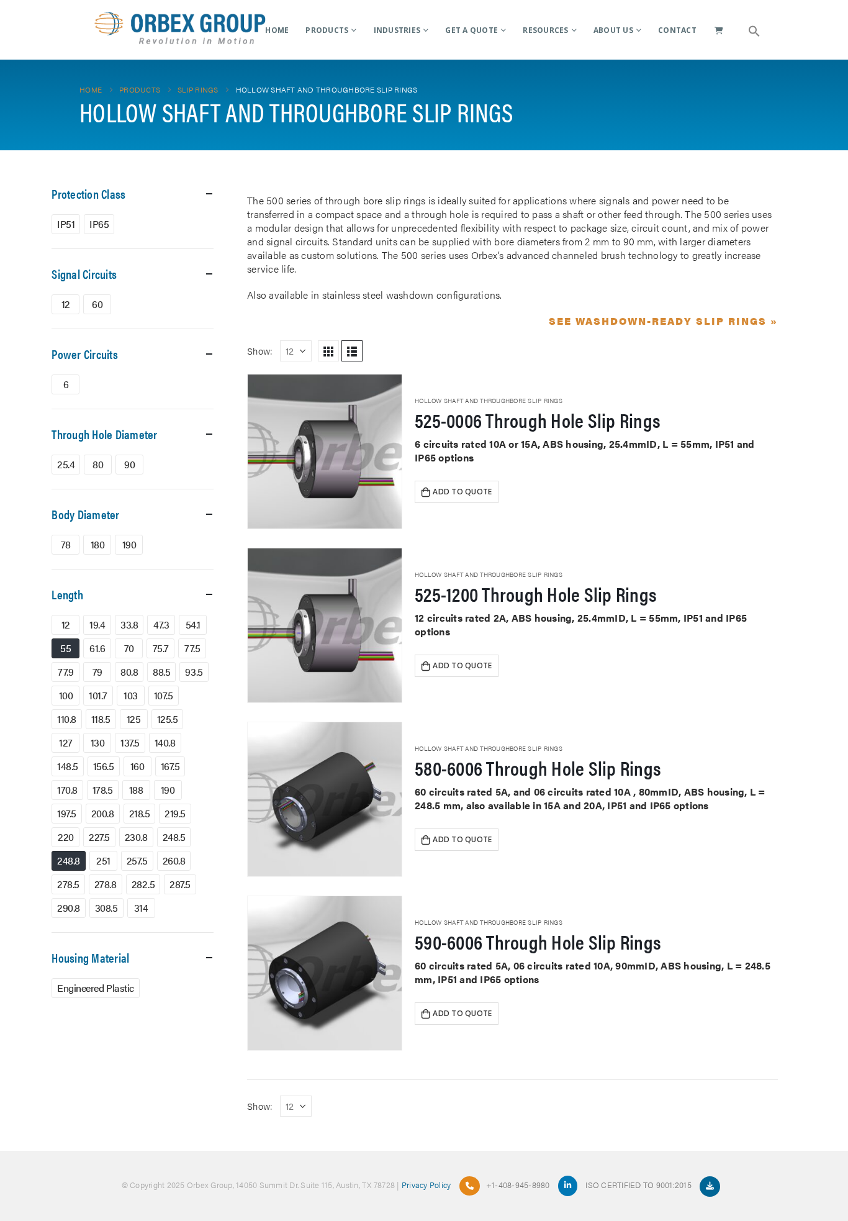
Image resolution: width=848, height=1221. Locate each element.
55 (65, 648)
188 (136, 790)
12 (65, 304)
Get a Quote (471, 30)
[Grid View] (328, 350)
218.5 (139, 813)
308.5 (106, 908)
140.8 (165, 742)
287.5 (180, 884)
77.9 (65, 672)
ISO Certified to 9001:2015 (639, 1185)
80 (97, 464)
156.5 (103, 766)
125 (134, 719)
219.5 (175, 813)
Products (326, 30)
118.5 (101, 719)
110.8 (66, 719)
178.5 (102, 790)
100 (66, 695)
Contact (677, 30)
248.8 (68, 860)
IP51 (65, 224)
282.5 (143, 884)
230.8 (136, 837)
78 (66, 544)
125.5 (167, 719)
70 (129, 648)
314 (141, 908)
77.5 (192, 648)
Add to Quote (462, 491)
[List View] (352, 350)
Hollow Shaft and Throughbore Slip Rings (488, 400)
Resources (545, 30)
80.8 (129, 672)
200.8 (102, 813)
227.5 (99, 837)
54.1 (193, 624)
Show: (260, 350)
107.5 (163, 695)
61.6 (97, 648)
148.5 (67, 766)
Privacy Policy (426, 1185)
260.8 (174, 860)
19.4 (97, 624)
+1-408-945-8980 (518, 1185)
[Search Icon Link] (754, 30)
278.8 (105, 884)
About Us (613, 30)
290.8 (68, 908)
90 (129, 464)
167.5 (170, 766)
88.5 (161, 672)
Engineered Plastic (95, 988)
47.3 (161, 624)
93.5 (193, 672)
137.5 (130, 742)
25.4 (65, 464)
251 (103, 860)
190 (129, 544)
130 (98, 742)
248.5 (174, 837)
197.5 (66, 813)
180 (98, 544)
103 (131, 695)
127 (66, 742)
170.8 (67, 790)
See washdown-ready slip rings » (663, 321)
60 (97, 304)
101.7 (98, 695)
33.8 (129, 624)
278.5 (68, 884)
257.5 (137, 860)
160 (137, 766)
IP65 (99, 224)
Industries (397, 30)
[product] (325, 451)
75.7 (161, 648)
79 (97, 672)
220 (66, 837)
